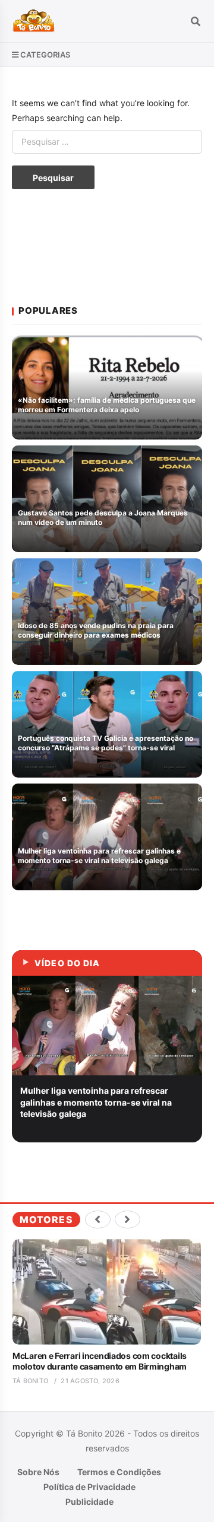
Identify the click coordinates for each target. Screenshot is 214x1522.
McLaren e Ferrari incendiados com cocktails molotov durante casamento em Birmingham (99, 1361)
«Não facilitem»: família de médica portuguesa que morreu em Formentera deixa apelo (107, 405)
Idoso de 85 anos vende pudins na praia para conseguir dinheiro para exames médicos (96, 630)
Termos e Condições (119, 1472)
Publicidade (89, 1501)
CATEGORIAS (45, 54)
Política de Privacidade (89, 1487)
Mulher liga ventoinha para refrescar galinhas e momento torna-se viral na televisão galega (99, 855)
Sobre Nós (38, 1472)
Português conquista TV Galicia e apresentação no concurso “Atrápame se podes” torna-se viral (105, 743)
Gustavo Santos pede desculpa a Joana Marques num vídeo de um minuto (103, 517)
